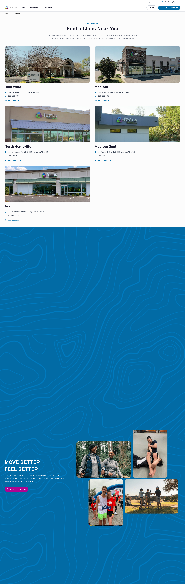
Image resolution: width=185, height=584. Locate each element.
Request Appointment (169, 8)
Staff (22, 8)
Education (48, 8)
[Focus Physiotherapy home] (11, 7)
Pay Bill (152, 8)
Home (7, 14)
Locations (34, 8)
